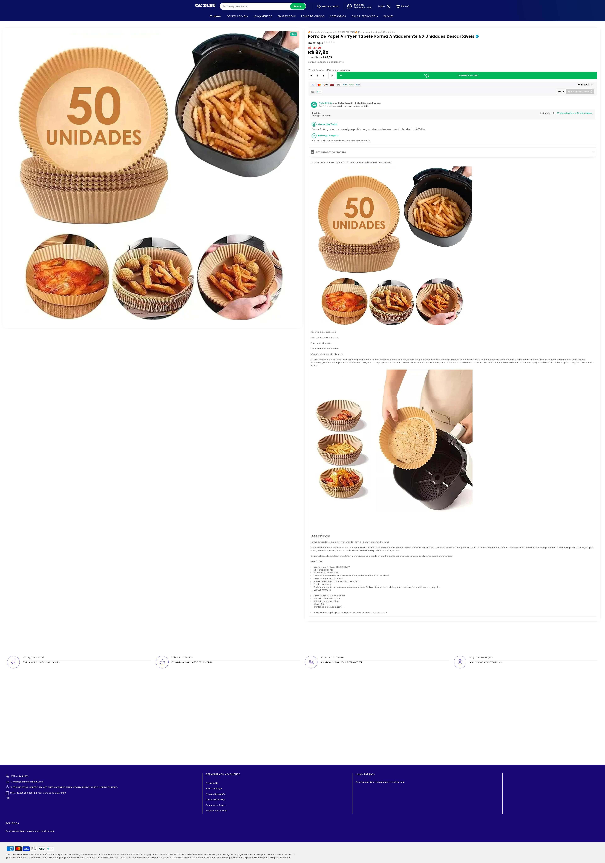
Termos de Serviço (215, 799)
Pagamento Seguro (216, 805)
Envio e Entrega (214, 788)
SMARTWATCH (287, 16)
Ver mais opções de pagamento (326, 62)
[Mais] (324, 76)
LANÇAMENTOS (263, 16)
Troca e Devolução (216, 794)
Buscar (298, 6)
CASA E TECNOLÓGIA (364, 16)
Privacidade (212, 782)
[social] (8, 797)
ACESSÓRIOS (338, 16)
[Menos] (310, 76)
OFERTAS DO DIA (237, 16)
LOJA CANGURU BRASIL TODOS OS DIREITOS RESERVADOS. (182, 854)
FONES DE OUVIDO (312, 16)
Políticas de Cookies (216, 810)
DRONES (389, 16)
